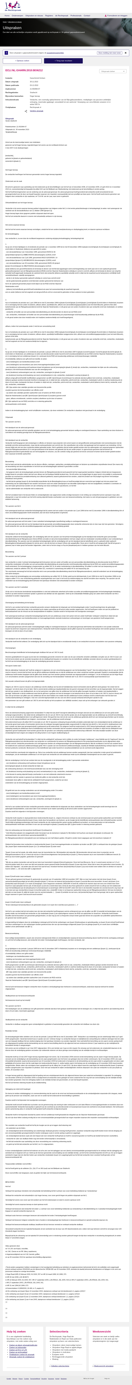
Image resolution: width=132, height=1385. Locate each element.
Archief (57, 1378)
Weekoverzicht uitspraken (103, 1366)
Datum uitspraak (11, 82)
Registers (49, 16)
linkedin (122, 1378)
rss (96, 1378)
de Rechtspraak (61, 16)
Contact (87, 16)
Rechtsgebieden (11, 92)
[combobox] (113, 71)
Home (7, 16)
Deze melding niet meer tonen (109, 53)
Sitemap (14, 1378)
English (9, 1378)
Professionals (76, 16)
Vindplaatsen (10, 107)
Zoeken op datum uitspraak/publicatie (23, 1345)
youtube (125, 1378)
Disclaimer (64, 1378)
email (99, 1378)
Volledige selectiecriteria (60, 1366)
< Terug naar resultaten (63, 61)
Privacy (21, 1378)
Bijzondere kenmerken (14, 96)
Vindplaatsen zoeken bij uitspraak (21, 1355)
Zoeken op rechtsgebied (18, 1352)
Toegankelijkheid (35, 1378)
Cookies (26, 1378)
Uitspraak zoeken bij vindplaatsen (21, 1357)
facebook (115, 1378)
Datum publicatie (12, 85)
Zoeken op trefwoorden (17, 1347)
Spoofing (44, 1378)
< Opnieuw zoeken (22, 61)
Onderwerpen (17, 16)
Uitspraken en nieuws (34, 16)
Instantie (8, 78)
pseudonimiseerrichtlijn (55, 53)
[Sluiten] (125, 52)
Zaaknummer (10, 89)
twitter (111, 1378)
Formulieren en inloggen (117, 16)
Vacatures (51, 1378)
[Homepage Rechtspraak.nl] (12, 6)
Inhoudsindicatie (12, 100)
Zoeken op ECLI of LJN (18, 1350)
